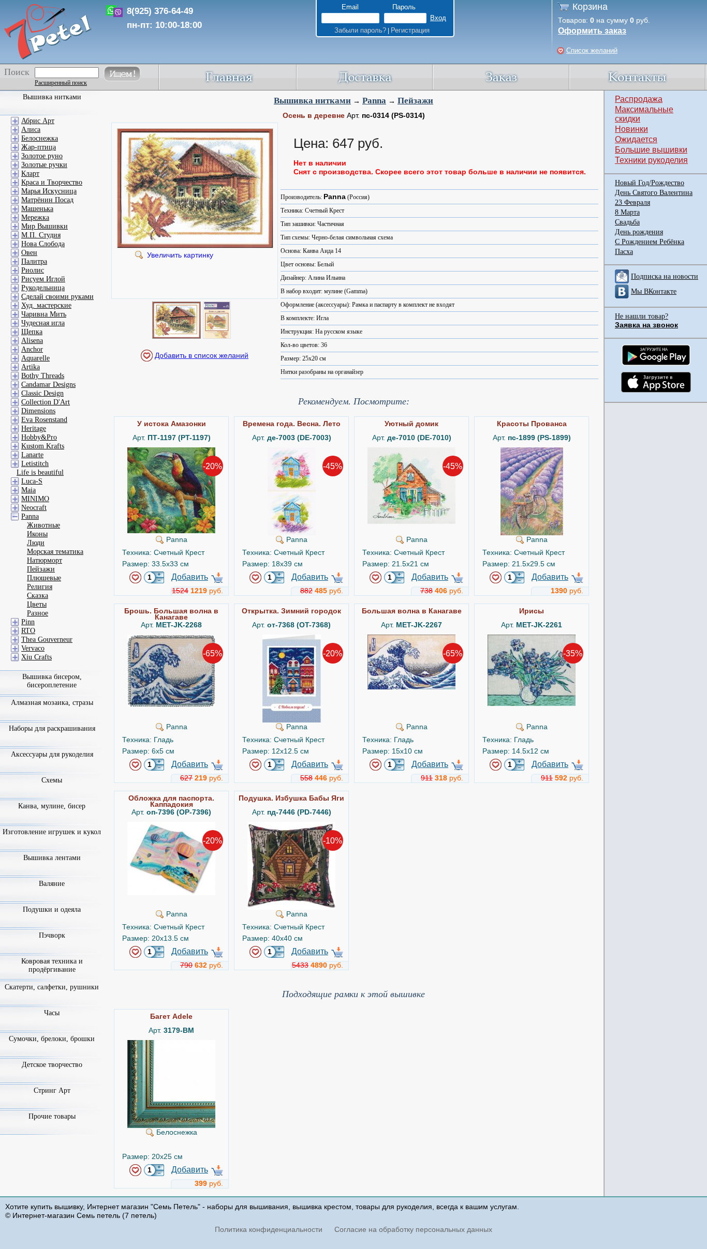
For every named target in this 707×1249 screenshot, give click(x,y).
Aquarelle (35, 358)
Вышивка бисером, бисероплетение (52, 681)
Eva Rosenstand (44, 420)
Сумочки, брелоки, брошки (52, 1039)
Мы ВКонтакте (653, 291)
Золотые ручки (44, 165)
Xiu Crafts (36, 657)
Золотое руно (42, 156)
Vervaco (33, 648)
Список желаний (591, 50)
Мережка (35, 217)
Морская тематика (55, 551)
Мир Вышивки (44, 226)
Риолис (32, 270)
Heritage (33, 428)
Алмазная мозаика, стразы (52, 702)
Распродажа (638, 99)
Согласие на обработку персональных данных (413, 1229)
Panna (374, 101)
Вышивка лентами (52, 858)
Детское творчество (52, 1065)
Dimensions (38, 411)
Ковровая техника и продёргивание (52, 965)
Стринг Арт (52, 1090)
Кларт (30, 173)
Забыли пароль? (360, 30)
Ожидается (636, 139)
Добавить (189, 577)
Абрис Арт (37, 121)
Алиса (30, 129)
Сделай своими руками (57, 296)
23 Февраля (632, 202)
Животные (43, 525)
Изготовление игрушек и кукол (52, 832)
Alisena (32, 340)
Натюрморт (44, 560)
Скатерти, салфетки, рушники (52, 987)
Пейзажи (415, 101)
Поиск (17, 72)
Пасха (624, 251)
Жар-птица (38, 147)
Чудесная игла (43, 323)
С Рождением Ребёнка (649, 242)
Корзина (590, 7)
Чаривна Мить (43, 314)
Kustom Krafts (42, 446)
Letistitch (35, 464)
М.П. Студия (41, 235)
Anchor (32, 349)
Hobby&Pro (39, 437)
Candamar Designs (48, 384)
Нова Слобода (43, 244)
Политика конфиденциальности (268, 1229)
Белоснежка (39, 138)
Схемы (51, 780)
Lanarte (32, 455)
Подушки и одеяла (52, 909)
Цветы (37, 604)
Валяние (52, 883)
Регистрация (410, 30)
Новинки (631, 129)
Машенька (37, 209)
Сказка (37, 595)
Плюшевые (44, 578)
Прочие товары (52, 1116)
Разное (37, 613)
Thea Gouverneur (46, 639)
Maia (28, 490)
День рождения (639, 232)
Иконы (37, 534)
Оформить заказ (592, 30)
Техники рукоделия (651, 160)
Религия (39, 587)
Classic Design (42, 393)
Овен (29, 253)
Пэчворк (52, 935)
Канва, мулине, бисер (51, 806)
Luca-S (31, 481)
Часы (52, 1013)
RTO (28, 631)
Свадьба (627, 222)
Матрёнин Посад (47, 200)
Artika (30, 367)
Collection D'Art (45, 402)
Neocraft (34, 507)
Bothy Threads (42, 376)
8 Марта (627, 212)
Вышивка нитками (312, 101)
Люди (36, 543)
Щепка (31, 332)
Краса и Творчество (51, 182)
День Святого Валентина (654, 193)
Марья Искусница (49, 191)
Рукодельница (43, 288)
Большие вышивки (651, 149)
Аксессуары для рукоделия (52, 754)
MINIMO (35, 499)
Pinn (28, 622)
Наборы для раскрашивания (52, 728)
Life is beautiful (40, 472)
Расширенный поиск (61, 82)
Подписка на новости (664, 276)
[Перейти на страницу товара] (171, 451)
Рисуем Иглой (43, 279)
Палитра (34, 261)
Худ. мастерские (46, 305)
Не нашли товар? (641, 316)
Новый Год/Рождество (649, 183)
